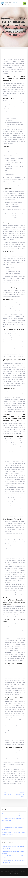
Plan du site (14, 877)
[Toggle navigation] (25, 3)
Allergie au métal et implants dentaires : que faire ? (20, 792)
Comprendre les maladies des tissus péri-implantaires (8, 791)
